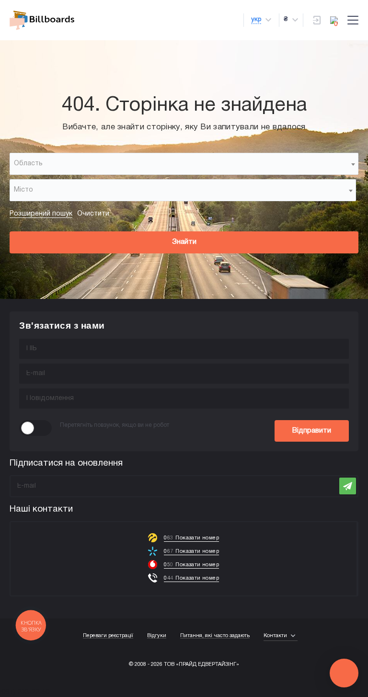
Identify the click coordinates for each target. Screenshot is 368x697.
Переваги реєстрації (108, 635)
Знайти (184, 242)
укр (256, 20)
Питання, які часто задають (215, 635)
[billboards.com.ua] (42, 20)
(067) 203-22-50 (25, 692)
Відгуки (156, 635)
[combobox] (184, 164)
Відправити (311, 430)
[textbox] (184, 163)
